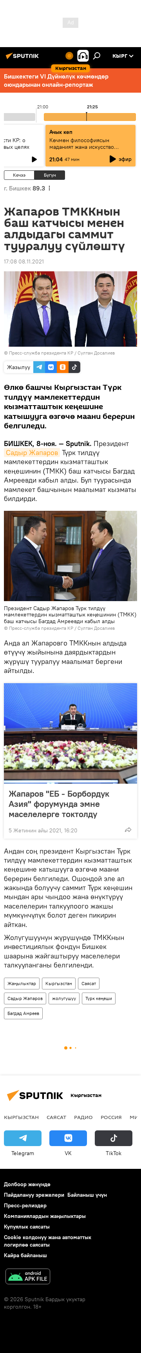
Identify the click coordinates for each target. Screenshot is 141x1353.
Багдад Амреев (23, 1013)
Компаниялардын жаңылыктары (45, 1216)
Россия (111, 1117)
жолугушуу (64, 998)
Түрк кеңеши (98, 998)
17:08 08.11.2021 (24, 261)
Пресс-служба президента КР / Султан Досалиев (62, 353)
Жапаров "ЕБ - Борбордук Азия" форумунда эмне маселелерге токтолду (59, 803)
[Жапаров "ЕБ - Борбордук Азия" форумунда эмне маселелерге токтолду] (70, 733)
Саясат (88, 983)
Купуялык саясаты (27, 1226)
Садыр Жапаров (32, 452)
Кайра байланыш (25, 1255)
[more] (128, 829)
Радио (83, 1117)
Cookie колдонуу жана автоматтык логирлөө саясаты (47, 1241)
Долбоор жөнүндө (27, 1184)
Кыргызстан (58, 983)
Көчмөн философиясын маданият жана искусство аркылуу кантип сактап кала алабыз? (84, 150)
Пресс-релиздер (25, 1205)
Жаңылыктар (21, 983)
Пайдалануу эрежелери (34, 1194)
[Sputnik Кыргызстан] (23, 58)
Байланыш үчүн (87, 1194)
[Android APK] (27, 1277)
